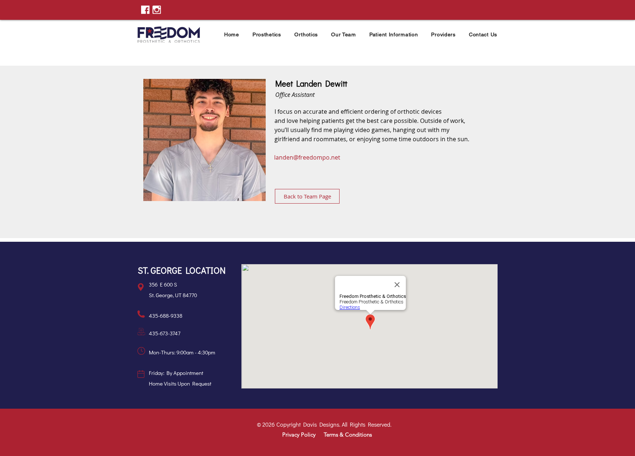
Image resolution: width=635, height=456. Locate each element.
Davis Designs (321, 424)
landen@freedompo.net (307, 157)
